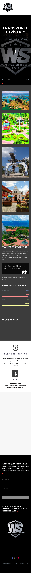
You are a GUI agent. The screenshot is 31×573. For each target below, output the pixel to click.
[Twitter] (6, 319)
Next (25, 329)
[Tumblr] (11, 319)
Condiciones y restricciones (21, 563)
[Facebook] (3, 319)
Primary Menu (28, 8)
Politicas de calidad (7, 563)
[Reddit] (17, 319)
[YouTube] (16, 558)
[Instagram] (14, 558)
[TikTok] (18, 558)
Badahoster (13, 569)
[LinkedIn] (14, 319)
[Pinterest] (8, 319)
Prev (5, 329)
